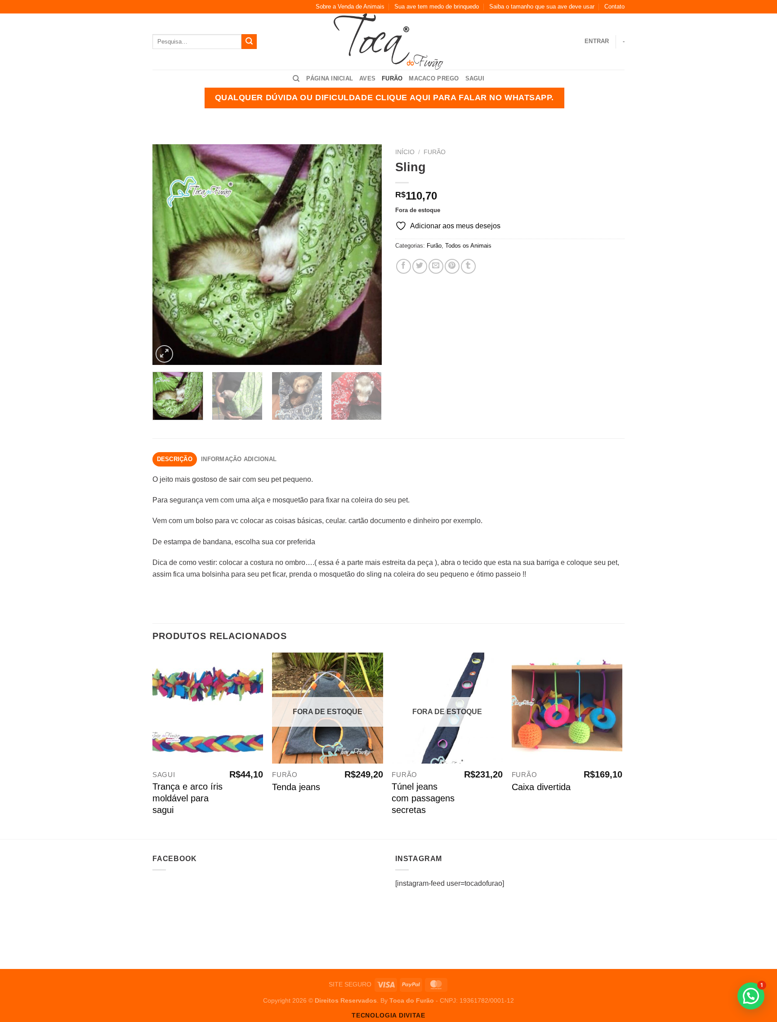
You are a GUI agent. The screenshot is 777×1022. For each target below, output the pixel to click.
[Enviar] (249, 41)
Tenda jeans (296, 787)
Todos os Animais (468, 245)
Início (405, 152)
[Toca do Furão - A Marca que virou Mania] (389, 41)
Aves (367, 78)
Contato (614, 6)
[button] (750, 995)
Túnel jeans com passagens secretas (423, 798)
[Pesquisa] (296, 78)
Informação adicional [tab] (239, 459)
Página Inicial (329, 78)
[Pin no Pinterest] (452, 266)
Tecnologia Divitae (388, 1015)
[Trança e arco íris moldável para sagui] (207, 708)
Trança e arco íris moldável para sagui (187, 798)
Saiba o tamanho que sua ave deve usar (541, 6)
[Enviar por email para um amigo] (436, 266)
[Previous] (168, 254)
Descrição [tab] (174, 459)
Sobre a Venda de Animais (350, 6)
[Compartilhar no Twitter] (419, 266)
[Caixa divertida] (567, 708)
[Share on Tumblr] (468, 266)
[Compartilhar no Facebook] (403, 266)
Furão (392, 78)
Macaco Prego (434, 78)
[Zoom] (164, 354)
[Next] (366, 254)
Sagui (474, 78)
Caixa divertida (541, 787)
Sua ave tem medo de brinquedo (436, 6)
